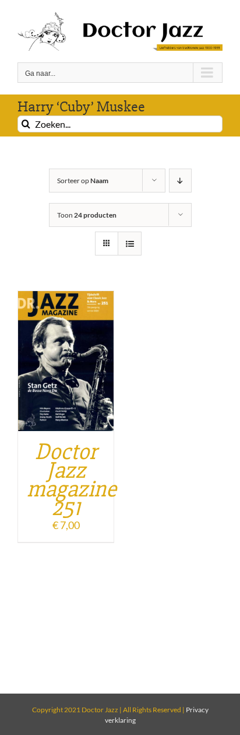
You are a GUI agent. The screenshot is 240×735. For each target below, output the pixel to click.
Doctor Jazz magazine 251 (72, 480)
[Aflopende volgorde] (180, 180)
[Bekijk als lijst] (129, 243)
